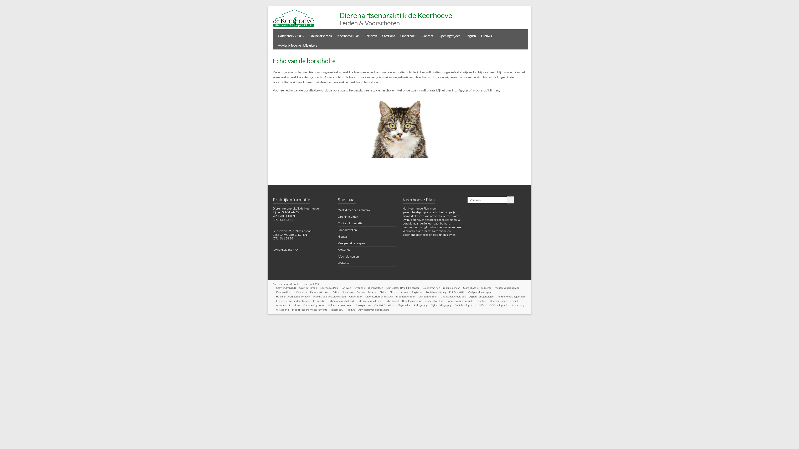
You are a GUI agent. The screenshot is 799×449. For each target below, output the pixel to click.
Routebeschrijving (436, 292)
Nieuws (486, 36)
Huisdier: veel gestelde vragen (293, 296)
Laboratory (518, 305)
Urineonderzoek (427, 296)
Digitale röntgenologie (481, 296)
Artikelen (344, 250)
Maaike (372, 292)
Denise (361, 292)
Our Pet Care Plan (384, 305)
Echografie (319, 300)
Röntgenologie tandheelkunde (293, 300)
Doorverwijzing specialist (460, 300)
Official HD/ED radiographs (494, 305)
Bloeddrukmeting (412, 300)
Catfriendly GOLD (291, 36)
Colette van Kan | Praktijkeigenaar (441, 287)
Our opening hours (313, 305)
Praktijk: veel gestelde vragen (329, 296)
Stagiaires (417, 292)
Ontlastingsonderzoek (453, 296)
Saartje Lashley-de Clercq (477, 287)
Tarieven (371, 36)
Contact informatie (350, 223)
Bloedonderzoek (405, 296)
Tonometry (337, 309)
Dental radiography (465, 305)
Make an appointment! (340, 305)
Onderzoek (408, 36)
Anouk (404, 292)
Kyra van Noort (284, 292)
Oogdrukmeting (434, 300)
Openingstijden (449, 36)
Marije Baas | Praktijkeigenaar (402, 287)
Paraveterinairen (319, 292)
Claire (383, 292)
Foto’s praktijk (457, 292)
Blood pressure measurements (309, 309)
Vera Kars (301, 292)
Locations (294, 305)
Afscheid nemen (348, 256)
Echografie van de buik (369, 300)
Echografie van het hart (341, 300)
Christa (394, 292)
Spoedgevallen (347, 230)
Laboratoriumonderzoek (379, 296)
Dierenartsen (375, 287)
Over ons (388, 36)
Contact (427, 36)
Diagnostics (403, 305)
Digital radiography (441, 305)
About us (281, 305)
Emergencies (363, 305)
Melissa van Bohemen (507, 287)
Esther (336, 292)
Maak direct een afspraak (354, 210)
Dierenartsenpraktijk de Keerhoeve (395, 15)
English (471, 36)
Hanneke (348, 292)
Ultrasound (282, 309)
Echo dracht (392, 300)
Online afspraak (320, 36)
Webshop (344, 263)
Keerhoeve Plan (348, 36)
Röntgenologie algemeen (511, 296)
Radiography (420, 305)
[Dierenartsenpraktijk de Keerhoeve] (293, 11)
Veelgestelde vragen (351, 243)
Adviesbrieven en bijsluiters (297, 45)
